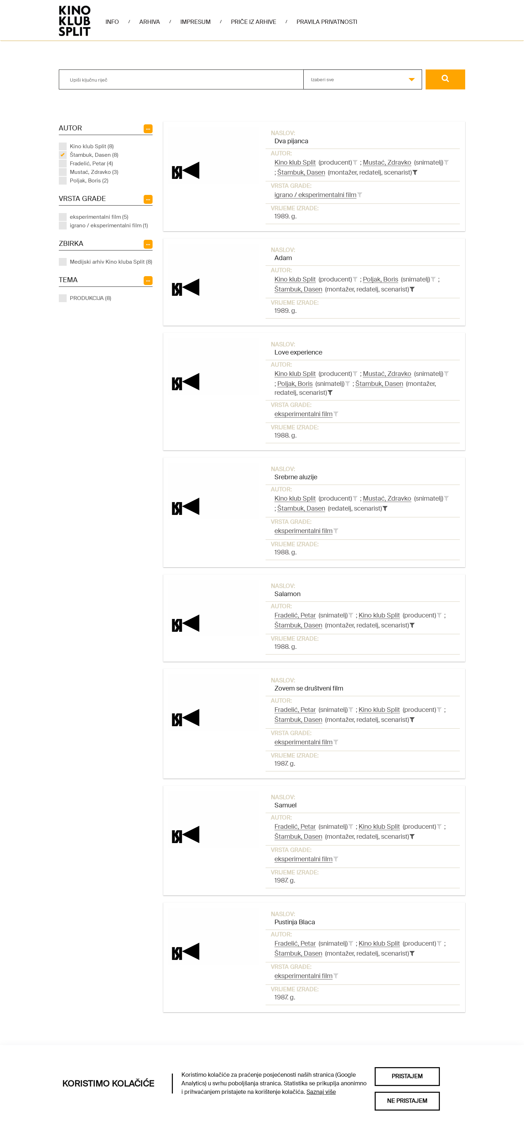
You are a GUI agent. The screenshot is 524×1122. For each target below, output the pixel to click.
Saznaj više (321, 1092)
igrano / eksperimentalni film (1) (109, 225)
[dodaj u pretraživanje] (355, 162)
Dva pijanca (291, 141)
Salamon (287, 594)
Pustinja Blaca (294, 922)
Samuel (285, 805)
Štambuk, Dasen (301, 172)
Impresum (195, 22)
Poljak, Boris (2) (89, 180)
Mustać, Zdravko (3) (94, 172)
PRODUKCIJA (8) (90, 298)
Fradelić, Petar (295, 615)
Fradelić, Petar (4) (91, 163)
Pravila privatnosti (327, 22)
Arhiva (149, 22)
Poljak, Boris (380, 279)
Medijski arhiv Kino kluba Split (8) (111, 261)
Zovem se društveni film (308, 688)
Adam (283, 258)
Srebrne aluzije (295, 477)
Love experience (298, 352)
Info (112, 22)
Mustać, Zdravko (387, 162)
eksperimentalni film (303, 414)
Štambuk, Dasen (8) (94, 155)
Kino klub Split (295, 162)
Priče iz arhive (253, 22)
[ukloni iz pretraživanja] (414, 172)
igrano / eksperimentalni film (315, 195)
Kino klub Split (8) (92, 146)
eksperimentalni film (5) (99, 217)
